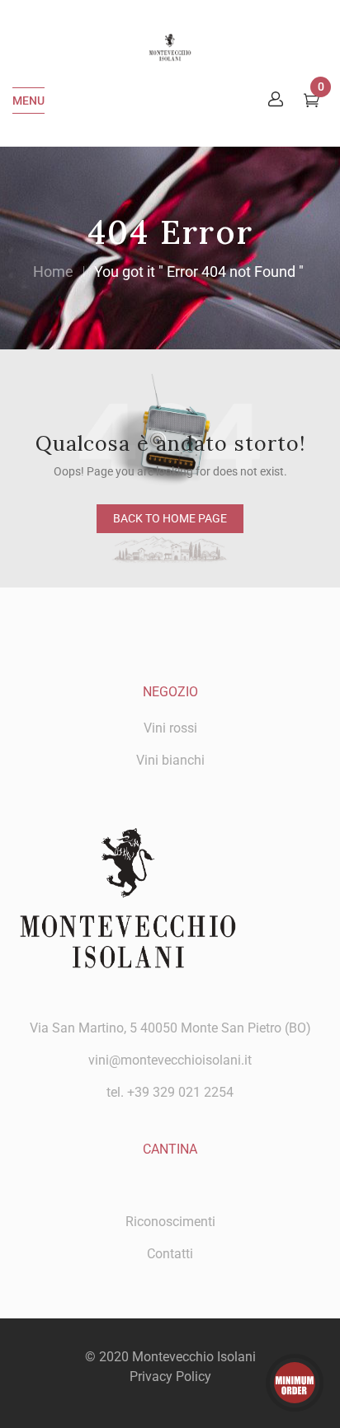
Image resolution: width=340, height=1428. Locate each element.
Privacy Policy (170, 1376)
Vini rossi (170, 728)
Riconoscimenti (170, 1221)
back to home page (170, 518)
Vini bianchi (170, 760)
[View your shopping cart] (311, 102)
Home (53, 271)
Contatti (170, 1254)
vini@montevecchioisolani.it (170, 1060)
